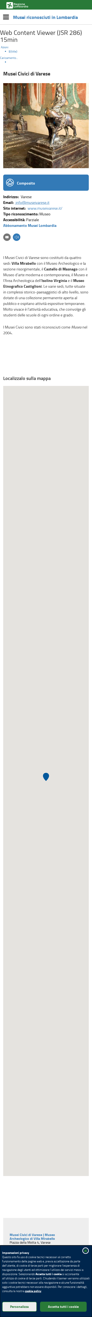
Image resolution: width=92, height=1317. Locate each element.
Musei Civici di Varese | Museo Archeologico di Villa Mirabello (33, 1236)
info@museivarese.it (32, 202)
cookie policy (33, 1291)
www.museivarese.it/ (45, 208)
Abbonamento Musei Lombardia (29, 225)
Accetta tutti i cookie (63, 1306)
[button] (16, 237)
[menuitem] (50, 51)
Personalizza (19, 1306)
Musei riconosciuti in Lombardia (45, 17)
